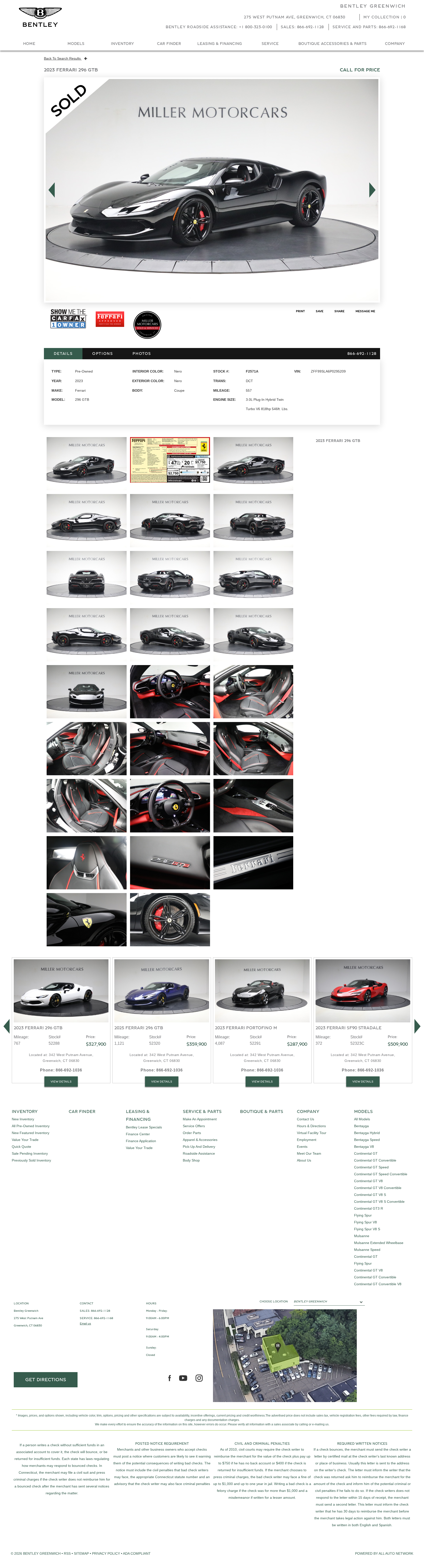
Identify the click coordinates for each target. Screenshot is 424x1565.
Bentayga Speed (367, 1140)
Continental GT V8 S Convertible (379, 1202)
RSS (67, 1553)
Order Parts (192, 1133)
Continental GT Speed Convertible (380, 1174)
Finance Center (138, 1134)
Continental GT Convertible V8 (377, 1284)
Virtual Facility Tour (311, 1133)
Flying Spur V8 (365, 1222)
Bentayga (361, 1126)
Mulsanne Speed (367, 1250)
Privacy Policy (106, 1553)
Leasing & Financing (219, 44)
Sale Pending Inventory (30, 1153)
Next (373, 190)
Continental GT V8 (368, 1181)
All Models (362, 1119)
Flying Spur (363, 1215)
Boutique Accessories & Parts (332, 44)
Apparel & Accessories (200, 1140)
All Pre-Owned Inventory (31, 1126)
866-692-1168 (103, 1318)
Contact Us (305, 1119)
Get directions (45, 1379)
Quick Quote (21, 1147)
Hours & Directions (311, 1126)
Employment (306, 1140)
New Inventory (23, 1119)
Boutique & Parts (261, 1112)
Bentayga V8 (364, 1147)
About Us (304, 1160)
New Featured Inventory (30, 1133)
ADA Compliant (137, 1553)
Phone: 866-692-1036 (61, 1070)
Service (270, 44)
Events (302, 1147)
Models (75, 44)
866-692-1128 (100, 1310)
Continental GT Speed (371, 1167)
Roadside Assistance (199, 1153)
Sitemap (81, 1553)
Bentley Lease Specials (144, 1127)
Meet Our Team (309, 1153)
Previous (50, 190)
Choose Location (274, 1301)
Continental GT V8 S (370, 1195)
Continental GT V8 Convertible (377, 1188)
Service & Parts (202, 1112)
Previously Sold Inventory (31, 1160)
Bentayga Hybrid (367, 1133)
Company (395, 44)
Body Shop (191, 1160)
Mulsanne (361, 1236)
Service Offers (194, 1126)
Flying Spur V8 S (367, 1229)
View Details (61, 1081)
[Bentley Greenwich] (40, 17)
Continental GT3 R (368, 1208)
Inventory (122, 44)
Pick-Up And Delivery (199, 1147)
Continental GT (366, 1153)
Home (29, 44)
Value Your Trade (25, 1140)
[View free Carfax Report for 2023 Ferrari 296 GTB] (68, 330)
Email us (85, 1323)
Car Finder (169, 44)
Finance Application (141, 1141)
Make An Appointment (200, 1119)
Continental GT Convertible (375, 1160)
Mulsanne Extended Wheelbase (378, 1243)
